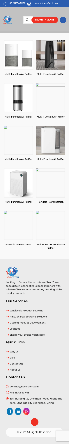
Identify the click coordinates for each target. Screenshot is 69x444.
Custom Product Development (27, 323)
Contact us (16, 364)
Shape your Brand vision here (27, 335)
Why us (14, 351)
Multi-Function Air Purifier (18, 74)
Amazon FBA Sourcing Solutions (28, 316)
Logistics (15, 329)
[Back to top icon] (34, 422)
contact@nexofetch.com (24, 386)
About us (15, 370)
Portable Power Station (50, 202)
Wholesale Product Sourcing (26, 310)
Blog (12, 357)
